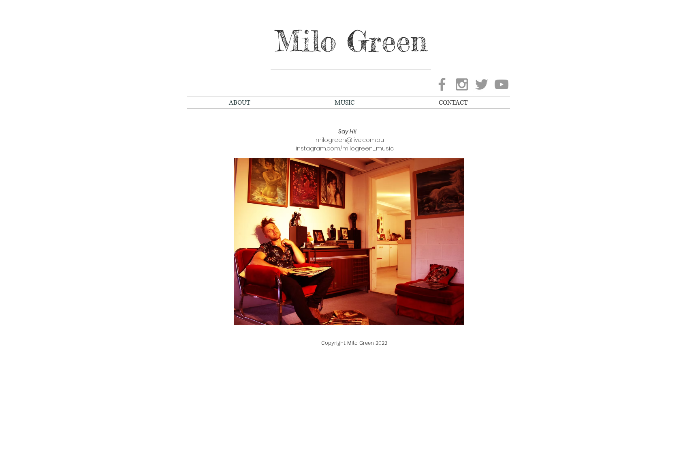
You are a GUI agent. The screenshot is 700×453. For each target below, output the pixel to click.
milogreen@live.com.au (345, 140)
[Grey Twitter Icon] (481, 84)
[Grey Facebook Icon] (441, 84)
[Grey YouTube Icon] (501, 84)
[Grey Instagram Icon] (461, 84)
